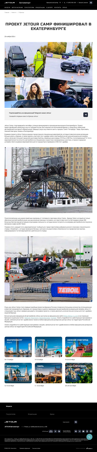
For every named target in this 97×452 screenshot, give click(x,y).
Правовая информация (25, 448)
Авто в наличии (17, 7)
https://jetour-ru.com (71, 316)
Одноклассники (44, 318)
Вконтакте (34, 318)
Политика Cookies (36, 448)
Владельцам (32, 414)
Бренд (52, 414)
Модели (9, 406)
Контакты (57, 7)
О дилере (49, 7)
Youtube (53, 318)
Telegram (27, 318)
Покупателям (10, 414)
